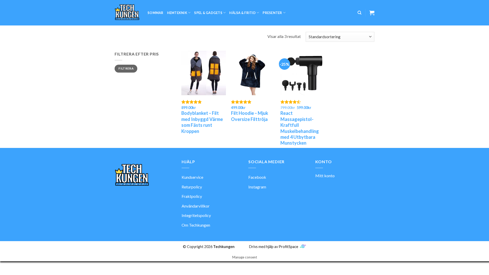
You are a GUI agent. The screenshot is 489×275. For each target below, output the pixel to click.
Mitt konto (325, 175)
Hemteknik (177, 13)
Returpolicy (192, 186)
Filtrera (125, 68)
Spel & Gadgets (208, 13)
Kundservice (192, 177)
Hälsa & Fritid (242, 13)
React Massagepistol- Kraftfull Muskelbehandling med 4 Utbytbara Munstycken (299, 128)
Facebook (257, 177)
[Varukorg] (371, 12)
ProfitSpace (288, 246)
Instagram (257, 186)
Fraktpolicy (192, 196)
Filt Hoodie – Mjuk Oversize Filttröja (249, 116)
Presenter (272, 13)
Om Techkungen (196, 225)
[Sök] (359, 13)
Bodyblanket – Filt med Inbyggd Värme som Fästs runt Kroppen (202, 122)
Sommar (155, 13)
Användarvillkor (196, 205)
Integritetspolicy (196, 215)
